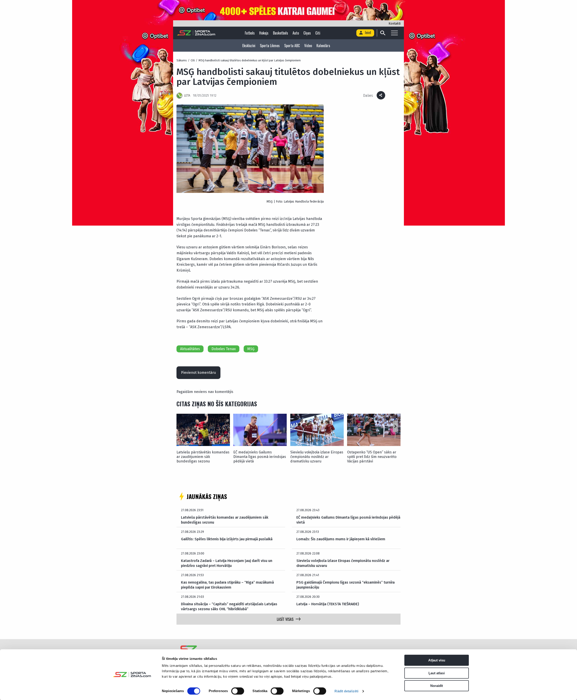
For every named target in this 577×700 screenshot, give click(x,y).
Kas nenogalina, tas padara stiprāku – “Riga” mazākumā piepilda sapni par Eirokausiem (227, 584)
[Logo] (196, 33)
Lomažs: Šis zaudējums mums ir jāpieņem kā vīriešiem (340, 539)
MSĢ (250, 349)
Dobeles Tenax (223, 349)
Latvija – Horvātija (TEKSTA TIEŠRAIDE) (327, 604)
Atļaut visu (436, 660)
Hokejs (263, 33)
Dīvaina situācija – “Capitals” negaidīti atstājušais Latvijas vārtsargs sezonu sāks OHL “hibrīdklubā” (229, 606)
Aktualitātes (190, 349)
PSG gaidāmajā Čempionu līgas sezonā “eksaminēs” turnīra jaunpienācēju (345, 584)
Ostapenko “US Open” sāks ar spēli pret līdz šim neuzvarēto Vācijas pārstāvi (371, 456)
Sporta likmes (270, 45)
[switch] (237, 691)
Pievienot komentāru (198, 372)
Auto (296, 33)
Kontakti (395, 23)
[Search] (382, 33)
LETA (187, 95)
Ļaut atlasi (436, 673)
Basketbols (280, 33)
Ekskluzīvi (248, 45)
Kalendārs (323, 45)
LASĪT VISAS (285, 619)
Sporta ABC (292, 45)
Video (308, 45)
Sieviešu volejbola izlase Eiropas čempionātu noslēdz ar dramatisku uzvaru (316, 456)
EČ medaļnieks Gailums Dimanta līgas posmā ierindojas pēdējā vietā (259, 456)
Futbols (250, 33)
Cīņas (307, 33)
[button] (395, 426)
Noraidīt (436, 686)
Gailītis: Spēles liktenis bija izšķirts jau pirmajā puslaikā (226, 539)
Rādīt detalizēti (346, 691)
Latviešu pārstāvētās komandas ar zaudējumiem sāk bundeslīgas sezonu (202, 456)
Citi (317, 33)
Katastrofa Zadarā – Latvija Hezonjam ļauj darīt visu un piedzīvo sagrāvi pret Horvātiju (226, 563)
